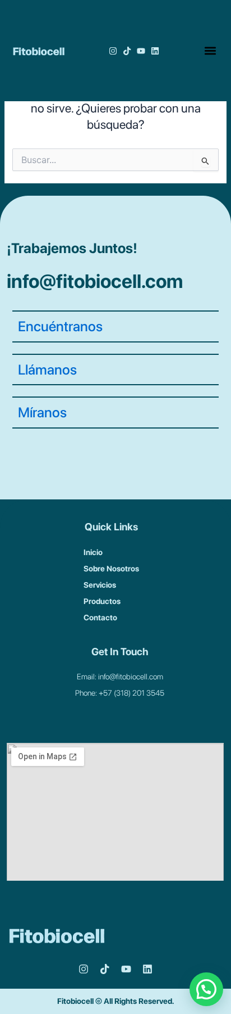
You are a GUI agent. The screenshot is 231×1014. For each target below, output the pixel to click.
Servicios (100, 584)
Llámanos (47, 369)
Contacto (100, 617)
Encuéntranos (60, 326)
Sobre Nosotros (111, 568)
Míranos (42, 412)
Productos (102, 601)
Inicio (93, 552)
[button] (210, 51)
